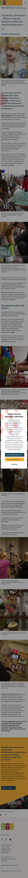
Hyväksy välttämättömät (13, 459)
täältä (18, 449)
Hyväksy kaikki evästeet (13, 454)
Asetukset (14, 464)
